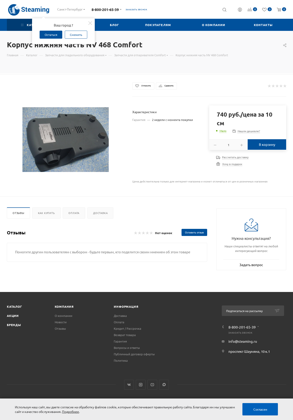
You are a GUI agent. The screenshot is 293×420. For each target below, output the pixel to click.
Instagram (141, 385)
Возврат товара (125, 335)
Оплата (73, 213)
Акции (13, 316)
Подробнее (70, 411)
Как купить (46, 213)
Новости (61, 322)
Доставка (100, 213)
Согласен (260, 409)
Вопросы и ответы (127, 348)
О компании (63, 316)
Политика (121, 360)
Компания (64, 306)
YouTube (152, 385)
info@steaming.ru (242, 341)
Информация (126, 306)
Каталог (14, 306)
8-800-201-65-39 (105, 9)
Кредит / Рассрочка (127, 328)
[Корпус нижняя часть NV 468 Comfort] (65, 139)
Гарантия (120, 341)
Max (164, 385)
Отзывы (18, 213)
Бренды (14, 325)
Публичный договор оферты (134, 354)
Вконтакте (129, 385)
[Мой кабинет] (240, 10)
